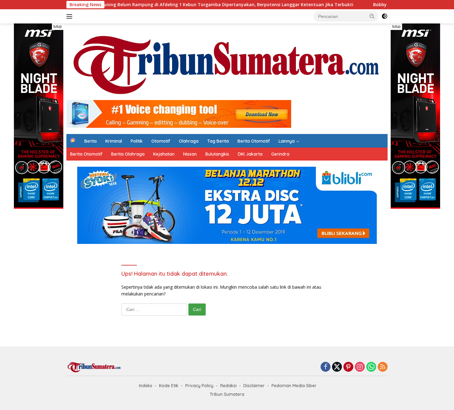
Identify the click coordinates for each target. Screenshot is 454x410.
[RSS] (383, 367)
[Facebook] (325, 367)
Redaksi (228, 385)
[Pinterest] (348, 367)
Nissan (190, 154)
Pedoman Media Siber (294, 385)
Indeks (145, 385)
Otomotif (160, 141)
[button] (372, 16)
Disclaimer (254, 385)
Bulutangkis (217, 154)
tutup (57, 26)
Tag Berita (218, 141)
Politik (137, 141)
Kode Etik (169, 385)
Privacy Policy (199, 385)
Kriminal (113, 141)
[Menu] (70, 16)
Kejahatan (163, 154)
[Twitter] (337, 367)
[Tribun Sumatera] (227, 64)
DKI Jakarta (250, 154)
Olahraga (189, 141)
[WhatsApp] (371, 367)
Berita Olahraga (128, 154)
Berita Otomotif (254, 141)
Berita (90, 141)
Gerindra (280, 154)
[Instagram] (360, 367)
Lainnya (287, 141)
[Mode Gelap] (384, 16)
